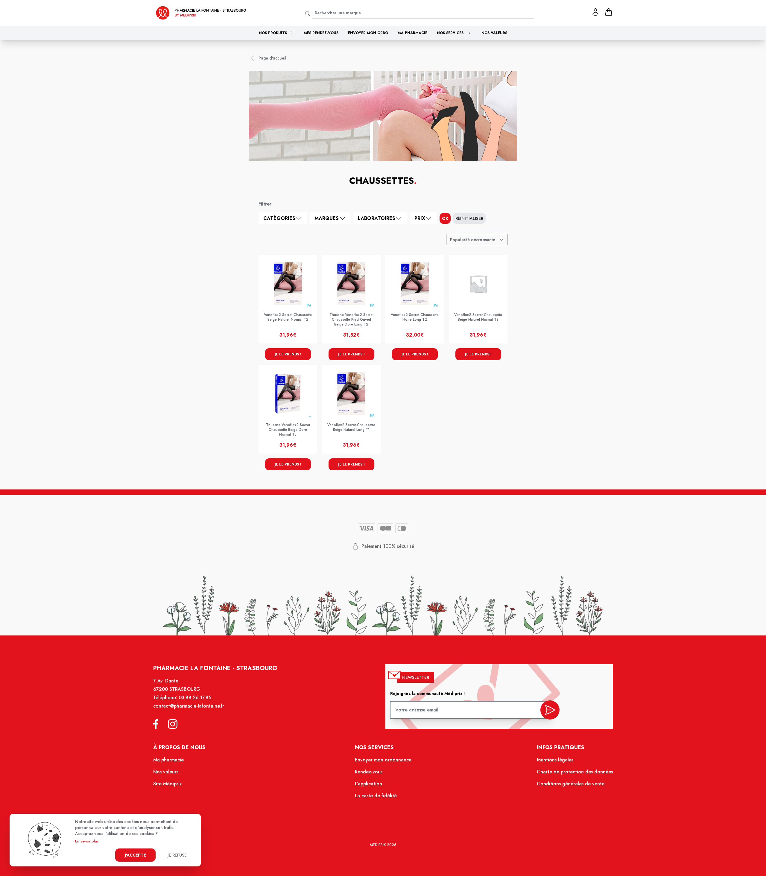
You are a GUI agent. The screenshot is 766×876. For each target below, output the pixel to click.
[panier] (608, 12)
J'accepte (135, 855)
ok (445, 218)
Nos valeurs (494, 33)
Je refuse (177, 855)
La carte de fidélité (376, 795)
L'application (368, 783)
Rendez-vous (368, 771)
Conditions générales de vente (570, 783)
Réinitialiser (469, 218)
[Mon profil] (595, 12)
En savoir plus (87, 841)
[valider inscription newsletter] (550, 710)
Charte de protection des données (575, 771)
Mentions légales (555, 759)
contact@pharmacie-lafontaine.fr (188, 705)
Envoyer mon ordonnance (383, 759)
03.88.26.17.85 (195, 697)
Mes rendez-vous (321, 33)
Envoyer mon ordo (368, 33)
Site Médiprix (167, 783)
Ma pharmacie (412, 33)
